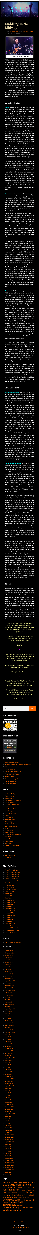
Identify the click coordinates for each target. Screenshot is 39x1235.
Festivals (30, 1190)
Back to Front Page (19, 1222)
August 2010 (8, 1116)
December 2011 (9, 1079)
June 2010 (8, 1121)
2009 (6, 1185)
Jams (29, 1192)
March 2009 (8, 1155)
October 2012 (9, 1055)
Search (32, 708)
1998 (20, 1182)
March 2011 (8, 1100)
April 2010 (8, 1125)
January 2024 (9, 950)
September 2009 (10, 1142)
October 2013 (9, 1030)
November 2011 (9, 1081)
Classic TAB (11, 1188)
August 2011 (8, 1088)
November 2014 (9, 1006)
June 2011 (8, 1093)
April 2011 (8, 1097)
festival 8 (23, 1190)
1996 (12, 1182)
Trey (17, 1208)
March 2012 (8, 1072)
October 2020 (9, 962)
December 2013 (9, 1025)
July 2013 (8, 1034)
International (21, 1193)
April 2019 (8, 969)
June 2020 (8, 964)
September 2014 (10, 1009)
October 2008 (9, 1167)
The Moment (9, 1207)
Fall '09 (5, 1190)
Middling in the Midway (17, 26)
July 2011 (7, 1090)
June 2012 (8, 1065)
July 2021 (7, 960)
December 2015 (9, 995)
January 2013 (9, 1048)
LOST (4, 1195)
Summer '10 (20, 1200)
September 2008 (10, 1169)
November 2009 (10, 1137)
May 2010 (8, 1123)
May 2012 (8, 1067)
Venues (29, 1207)
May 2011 (7, 1095)
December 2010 (9, 1107)
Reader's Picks (8, 1197)
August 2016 (8, 992)
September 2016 (10, 990)
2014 (24, 31)
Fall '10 (12, 1190)
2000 (29, 1182)
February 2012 (9, 1074)
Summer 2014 (29, 31)
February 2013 (9, 1046)
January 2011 (9, 1104)
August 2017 (8, 983)
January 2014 (9, 1023)
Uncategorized (14, 31)
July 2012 (7, 1062)
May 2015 (8, 999)
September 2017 (10, 981)
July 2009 (8, 1146)
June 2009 (8, 1148)
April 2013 (8, 1041)
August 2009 (8, 1144)
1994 (4, 1182)
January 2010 (9, 1132)
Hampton (14, 1193)
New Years (29, 1195)
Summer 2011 (16, 1202)
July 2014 (8, 1013)
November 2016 (9, 988)
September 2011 (10, 1086)
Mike (8, 1195)
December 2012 (9, 1051)
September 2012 (10, 1058)
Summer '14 (5, 1202)
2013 (30, 1185)
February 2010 (9, 1130)
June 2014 (8, 1016)
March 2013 (8, 1044)
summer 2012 (9, 1205)
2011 (18, 1185)
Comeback (21, 1187)
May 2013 (8, 1039)
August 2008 (8, 1172)
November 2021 (9, 953)
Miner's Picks (17, 1195)
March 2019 (8, 971)
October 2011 (9, 1083)
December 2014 (9, 1004)
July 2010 (8, 1118)
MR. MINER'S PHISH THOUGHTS (19, 9)
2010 (13, 1185)
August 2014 (8, 1011)
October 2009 (9, 1139)
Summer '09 (8, 1200)
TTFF (22, 1207)
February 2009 (9, 1158)
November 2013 (9, 1027)
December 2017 (9, 978)
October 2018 (9, 974)
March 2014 (8, 1020)
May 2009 (8, 1151)
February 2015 (9, 1002)
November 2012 (9, 1053)
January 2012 (9, 1076)
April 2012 (8, 1069)
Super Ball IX (20, 1205)
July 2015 (8, 997)
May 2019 (8, 967)
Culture (30, 1187)
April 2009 (8, 1153)
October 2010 (9, 1111)
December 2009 (9, 1135)
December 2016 (9, 985)
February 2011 (9, 1102)
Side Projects (19, 1197)
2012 (24, 1185)
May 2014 (8, 1018)
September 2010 (10, 1114)
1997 (16, 1182)
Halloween (6, 1193)
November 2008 (10, 1165)
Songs (27, 1197)
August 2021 (8, 957)
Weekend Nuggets (12, 1210)
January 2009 (9, 1160)
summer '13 (30, 1200)
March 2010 (8, 1128)
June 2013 (8, 1037)
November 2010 (9, 1109)
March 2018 (8, 976)
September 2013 (10, 1032)
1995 (8, 1182)
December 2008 (9, 1162)
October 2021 (9, 955)
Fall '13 (18, 1190)
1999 (25, 1182)
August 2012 (8, 1060)
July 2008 (8, 1174)
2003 (33, 1182)
